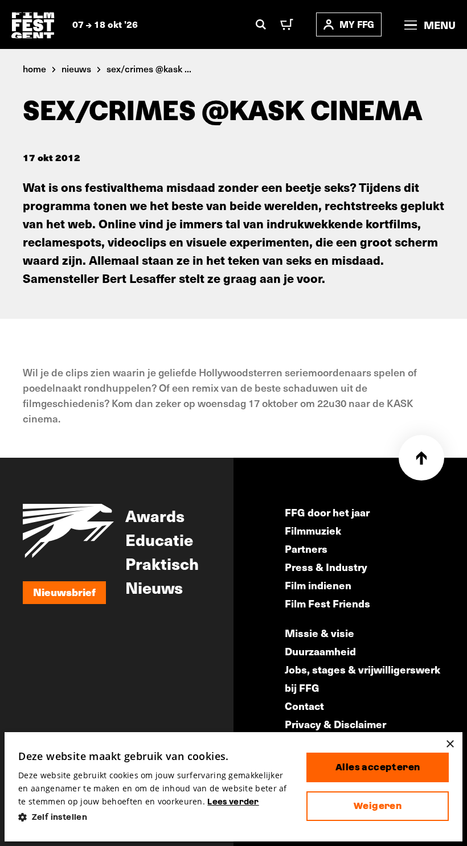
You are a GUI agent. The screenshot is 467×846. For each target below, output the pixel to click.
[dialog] (233, 786)
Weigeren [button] (378, 805)
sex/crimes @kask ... (148, 68)
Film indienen (318, 585)
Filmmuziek (313, 530)
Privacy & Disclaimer (335, 724)
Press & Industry (326, 567)
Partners (306, 548)
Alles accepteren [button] (377, 767)
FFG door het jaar (327, 512)
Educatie (159, 539)
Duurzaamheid (320, 651)
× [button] (449, 744)
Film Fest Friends (327, 603)
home (34, 68)
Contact (304, 706)
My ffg (356, 24)
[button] (153, 817)
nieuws (76, 68)
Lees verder (233, 801)
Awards (155, 515)
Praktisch (162, 563)
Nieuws (154, 587)
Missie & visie (319, 633)
